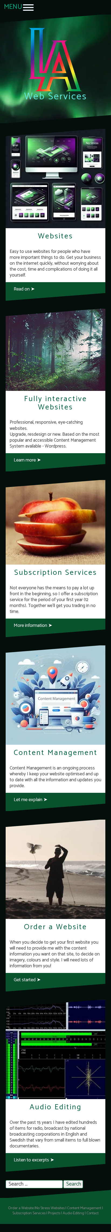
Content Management (56, 753)
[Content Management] (55, 695)
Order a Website (55, 927)
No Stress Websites (50, 1208)
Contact (92, 1213)
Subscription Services (55, 572)
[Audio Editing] (55, 1049)
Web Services (55, 96)
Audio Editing (56, 1107)
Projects (54, 1213)
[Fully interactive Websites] (55, 350)
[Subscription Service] (55, 522)
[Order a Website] (55, 869)
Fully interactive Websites (55, 403)
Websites (55, 236)
